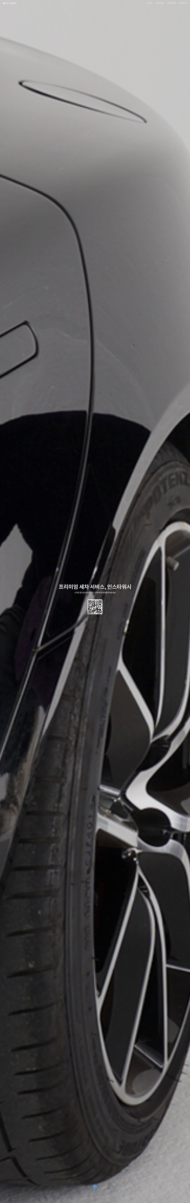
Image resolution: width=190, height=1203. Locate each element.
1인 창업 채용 (171, 3)
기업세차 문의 (159, 3)
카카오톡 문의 (182, 3)
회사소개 (149, 3)
